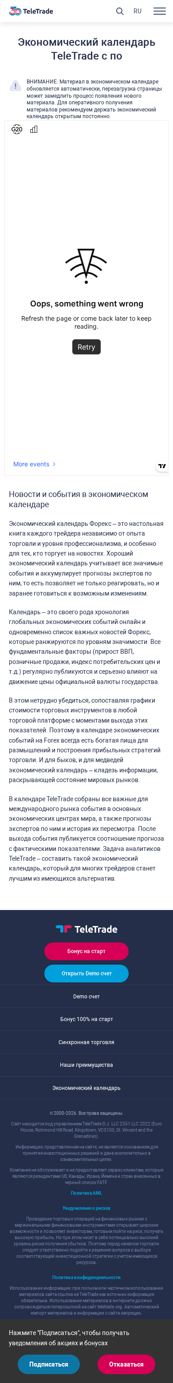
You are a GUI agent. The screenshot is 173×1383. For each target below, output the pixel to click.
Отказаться (126, 1364)
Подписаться (48, 1364)
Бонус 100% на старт (86, 1019)
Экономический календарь (86, 1088)
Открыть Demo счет (87, 973)
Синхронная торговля (86, 1042)
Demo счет (86, 997)
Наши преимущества (86, 1065)
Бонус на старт (86, 951)
